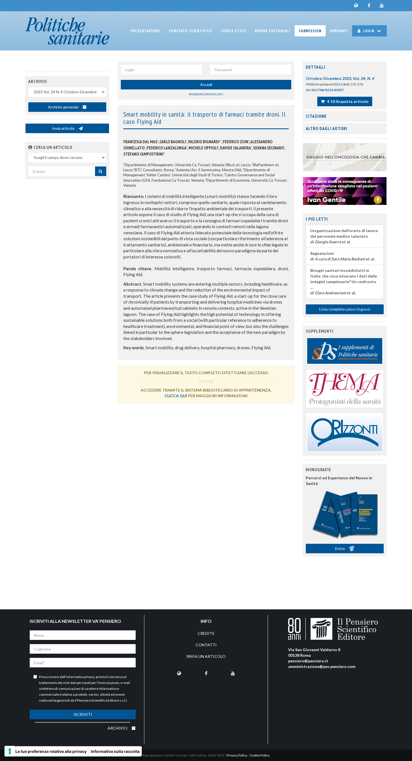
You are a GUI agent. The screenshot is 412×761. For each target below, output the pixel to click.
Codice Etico (233, 30)
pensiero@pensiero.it (308, 660)
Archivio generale (63, 107)
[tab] (344, 67)
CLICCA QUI (176, 395)
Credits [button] (206, 633)
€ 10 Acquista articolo (348, 101)
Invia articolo (63, 128)
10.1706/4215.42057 (327, 90)
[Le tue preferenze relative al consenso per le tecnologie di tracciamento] (9, 751)
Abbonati (339, 30)
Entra (340, 548)
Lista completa (344, 309)
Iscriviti (82, 714)
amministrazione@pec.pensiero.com (321, 666)
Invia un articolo (206, 656)
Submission (310, 30)
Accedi (206, 84)
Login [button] (369, 30)
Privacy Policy (237, 755)
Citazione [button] (316, 116)
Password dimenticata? (206, 94)
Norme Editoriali (272, 30)
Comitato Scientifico (190, 30)
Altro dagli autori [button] (326, 128)
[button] (30, 147)
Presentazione (145, 30)
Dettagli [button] (315, 67)
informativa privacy (80, 677)
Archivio (118, 728)
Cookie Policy (259, 755)
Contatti (206, 644)
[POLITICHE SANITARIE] (67, 30)
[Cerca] (100, 171)
